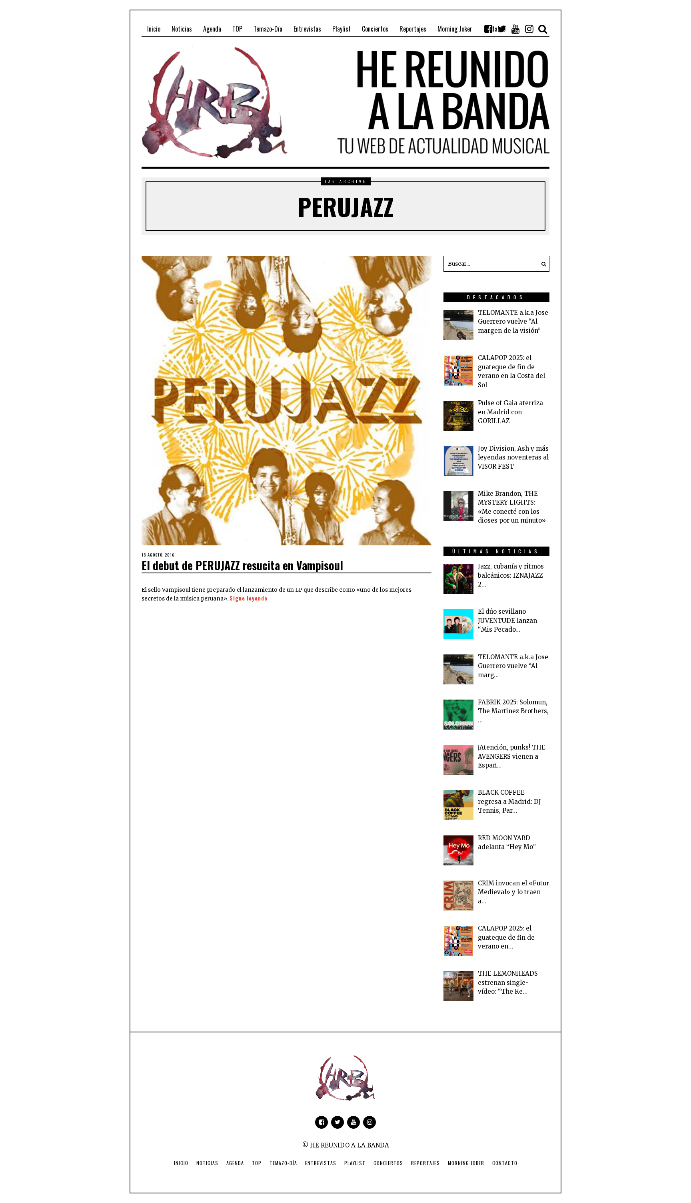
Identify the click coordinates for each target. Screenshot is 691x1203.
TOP (257, 1162)
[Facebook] (488, 29)
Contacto (504, 1162)
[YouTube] (515, 29)
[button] (541, 264)
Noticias (207, 1162)
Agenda (235, 1162)
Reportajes (425, 1162)
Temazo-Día (283, 1162)
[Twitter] (502, 29)
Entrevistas (320, 1162)
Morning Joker (466, 1162)
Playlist (354, 1162)
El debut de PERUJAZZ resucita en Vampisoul (242, 565)
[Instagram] (529, 29)
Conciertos (388, 1162)
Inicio (181, 1162)
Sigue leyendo (249, 598)
